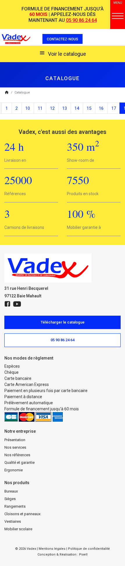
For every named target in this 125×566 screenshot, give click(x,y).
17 (113, 108)
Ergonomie (13, 470)
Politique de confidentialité (89, 549)
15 (89, 108)
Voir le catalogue (62, 53)
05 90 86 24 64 (81, 20)
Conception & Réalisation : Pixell (63, 554)
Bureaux (11, 491)
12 (52, 108)
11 (40, 108)
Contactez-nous (62, 39)
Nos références (17, 455)
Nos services (15, 447)
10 (27, 108)
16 (101, 108)
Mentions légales (52, 549)
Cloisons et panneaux (22, 514)
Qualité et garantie (19, 462)
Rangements (15, 506)
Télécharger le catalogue (63, 322)
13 (64, 108)
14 (76, 108)
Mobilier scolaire (18, 529)
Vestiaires (12, 521)
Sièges (10, 499)
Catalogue (22, 92)
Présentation (14, 440)
